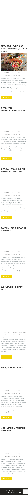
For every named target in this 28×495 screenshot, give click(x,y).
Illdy (7, 490)
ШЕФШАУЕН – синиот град (11, 288)
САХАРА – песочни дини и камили (13, 229)
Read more (6, 97)
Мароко (24, 72)
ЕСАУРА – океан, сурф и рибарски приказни (13, 170)
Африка (20, 72)
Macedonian (15, 72)
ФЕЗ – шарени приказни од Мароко (13, 429)
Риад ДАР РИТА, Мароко (13, 367)
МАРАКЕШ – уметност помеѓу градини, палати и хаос (14, 48)
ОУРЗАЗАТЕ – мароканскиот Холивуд (13, 109)
